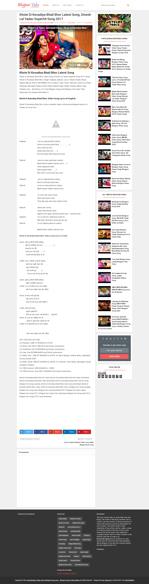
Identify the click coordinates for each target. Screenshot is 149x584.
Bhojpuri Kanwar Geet (65, 564)
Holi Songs (78, 548)
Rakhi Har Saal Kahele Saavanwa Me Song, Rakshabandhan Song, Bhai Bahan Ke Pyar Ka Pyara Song (120, 248)
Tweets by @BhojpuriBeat (66, 573)
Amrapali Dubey (75, 531)
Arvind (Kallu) (87, 556)
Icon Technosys (106, 580)
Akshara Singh (76, 535)
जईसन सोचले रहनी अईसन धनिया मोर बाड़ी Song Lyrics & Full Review (121, 289)
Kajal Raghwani (63, 535)
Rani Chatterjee (74, 539)
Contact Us (79, 5)
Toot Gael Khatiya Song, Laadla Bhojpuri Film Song (121, 261)
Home (46, 5)
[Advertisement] (56, 413)
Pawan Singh (62, 518)
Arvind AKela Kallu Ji (74, 527)
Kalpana (76, 556)
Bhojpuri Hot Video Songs (29, 22)
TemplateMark (129, 580)
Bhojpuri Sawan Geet (65, 548)
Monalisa (87, 535)
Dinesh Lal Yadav (64, 523)
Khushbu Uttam (75, 560)
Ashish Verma (63, 560)
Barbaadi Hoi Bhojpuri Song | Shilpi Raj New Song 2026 (120, 204)
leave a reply (71, 22)
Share (42, 432)
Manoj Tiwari (73, 552)
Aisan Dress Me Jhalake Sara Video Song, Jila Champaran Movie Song (121, 153)
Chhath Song (62, 539)
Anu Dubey (62, 544)
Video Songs (67, 5)
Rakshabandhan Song (81, 564)
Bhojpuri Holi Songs (78, 523)
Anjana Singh (84, 552)
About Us (55, 5)
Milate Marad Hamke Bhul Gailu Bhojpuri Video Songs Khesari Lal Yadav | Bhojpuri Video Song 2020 (120, 96)
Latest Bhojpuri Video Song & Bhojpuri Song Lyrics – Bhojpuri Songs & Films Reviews (53, 580)
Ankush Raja (86, 539)
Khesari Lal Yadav (75, 518)
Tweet (28, 432)
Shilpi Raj (61, 527)
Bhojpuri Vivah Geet (64, 556)
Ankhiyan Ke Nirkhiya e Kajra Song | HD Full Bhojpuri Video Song (121, 123)
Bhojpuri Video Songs (44, 22)
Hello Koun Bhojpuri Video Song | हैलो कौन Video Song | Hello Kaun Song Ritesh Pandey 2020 (121, 139)
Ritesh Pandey (63, 531)
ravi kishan (62, 552)
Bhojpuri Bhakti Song (75, 544)
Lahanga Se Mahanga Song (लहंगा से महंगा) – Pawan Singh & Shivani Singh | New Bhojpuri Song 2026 (120, 306)
